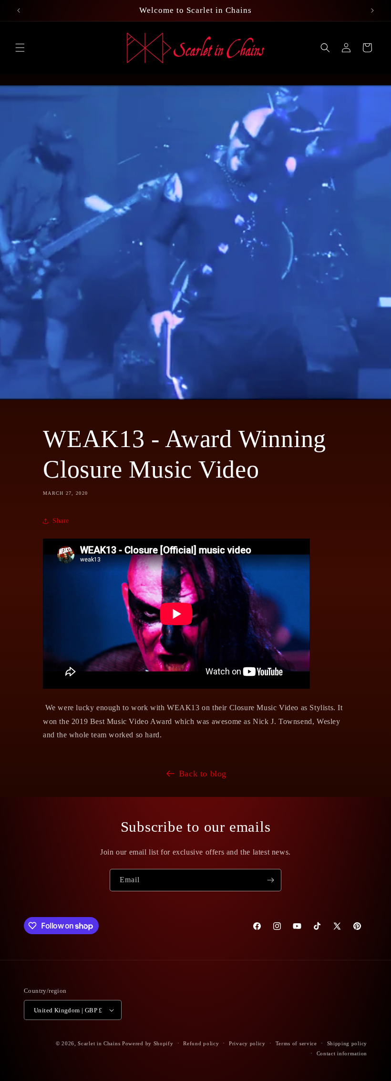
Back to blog (202, 773)
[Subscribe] (270, 880)
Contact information (342, 1053)
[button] (20, 47)
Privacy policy (247, 1043)
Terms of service (296, 1043)
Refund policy (201, 1043)
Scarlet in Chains (99, 1043)
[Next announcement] (372, 10)
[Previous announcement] (18, 10)
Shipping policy (347, 1043)
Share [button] (60, 520)
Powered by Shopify (148, 1043)
